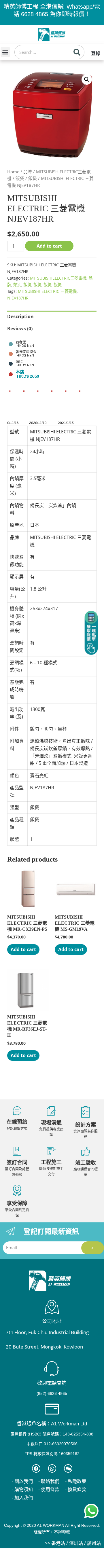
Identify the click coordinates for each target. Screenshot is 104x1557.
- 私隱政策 (75, 1481)
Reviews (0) (20, 328)
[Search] (77, 52)
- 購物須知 (22, 1489)
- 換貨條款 (75, 1489)
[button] (5, 52)
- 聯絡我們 (48, 1481)
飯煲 (20, 178)
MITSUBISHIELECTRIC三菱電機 (58, 278)
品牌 (27, 172)
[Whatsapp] (52, 1468)
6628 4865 (34, 14)
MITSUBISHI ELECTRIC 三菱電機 (47, 291)
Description (20, 316)
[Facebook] (36, 1468)
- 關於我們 (22, 1481)
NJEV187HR (18, 298)
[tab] (52, 317)
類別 (17, 284)
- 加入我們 (22, 1497)
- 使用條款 (48, 1489)
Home (13, 172)
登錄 (95, 53)
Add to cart (49, 246)
